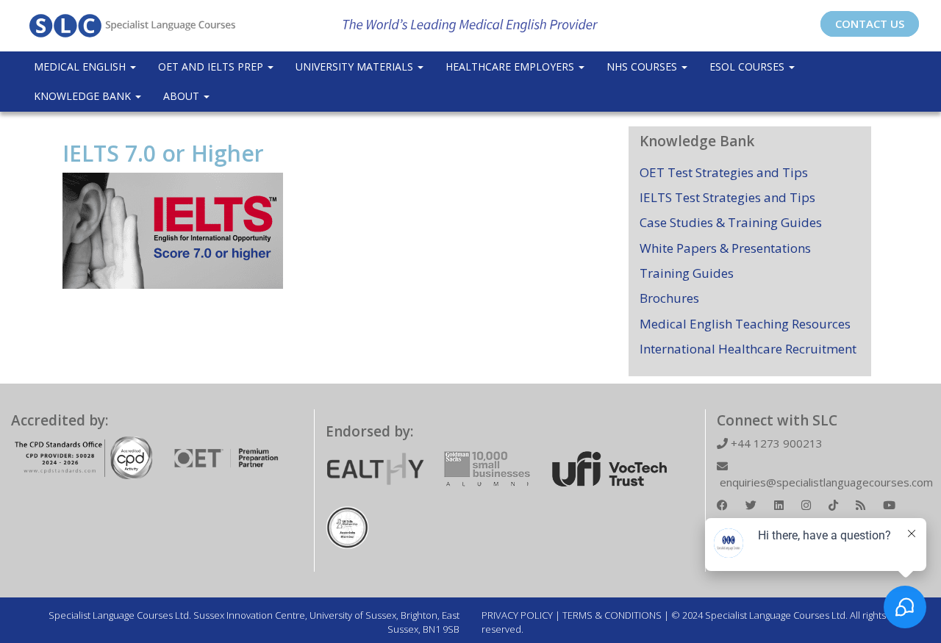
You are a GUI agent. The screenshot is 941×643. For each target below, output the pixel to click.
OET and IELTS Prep (212, 66)
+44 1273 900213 (775, 443)
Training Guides (687, 273)
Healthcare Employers (511, 66)
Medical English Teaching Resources (745, 323)
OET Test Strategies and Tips (724, 172)
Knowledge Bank (84, 96)
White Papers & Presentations (725, 248)
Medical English (81, 66)
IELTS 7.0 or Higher (163, 153)
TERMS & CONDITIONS (612, 615)
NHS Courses (643, 66)
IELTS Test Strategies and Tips (727, 197)
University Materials (356, 66)
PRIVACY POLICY (517, 615)
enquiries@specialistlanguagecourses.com (825, 482)
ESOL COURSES (748, 66)
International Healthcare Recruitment (748, 348)
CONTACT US (869, 23)
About (182, 96)
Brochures (669, 298)
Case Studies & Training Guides (731, 222)
